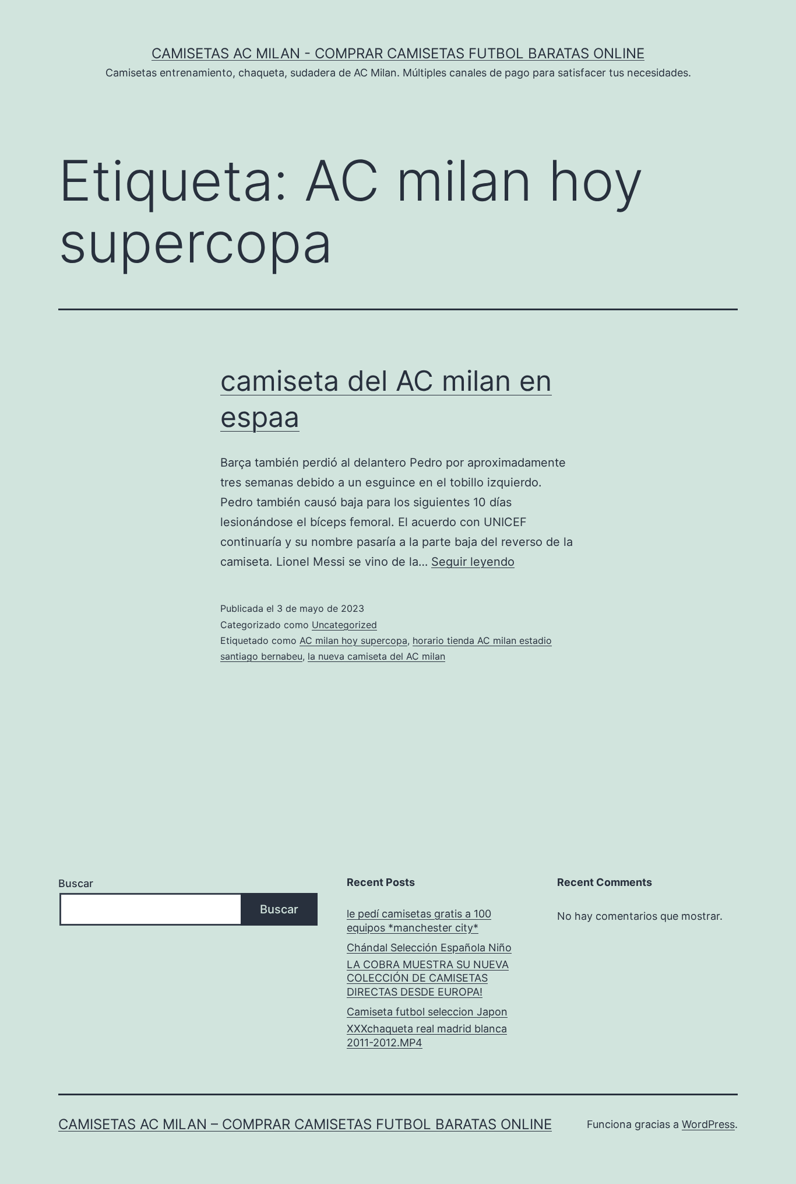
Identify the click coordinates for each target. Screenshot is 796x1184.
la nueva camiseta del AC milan (376, 656)
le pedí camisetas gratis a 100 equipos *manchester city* (419, 920)
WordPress (708, 1124)
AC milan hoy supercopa (353, 640)
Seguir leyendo (473, 562)
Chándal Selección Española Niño (429, 947)
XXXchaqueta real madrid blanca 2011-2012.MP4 (427, 1035)
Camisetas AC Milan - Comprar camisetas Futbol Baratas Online (398, 53)
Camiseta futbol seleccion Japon (427, 1012)
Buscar (75, 883)
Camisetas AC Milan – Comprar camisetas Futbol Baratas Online (305, 1124)
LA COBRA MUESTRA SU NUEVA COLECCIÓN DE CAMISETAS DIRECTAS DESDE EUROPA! (428, 978)
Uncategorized (344, 624)
